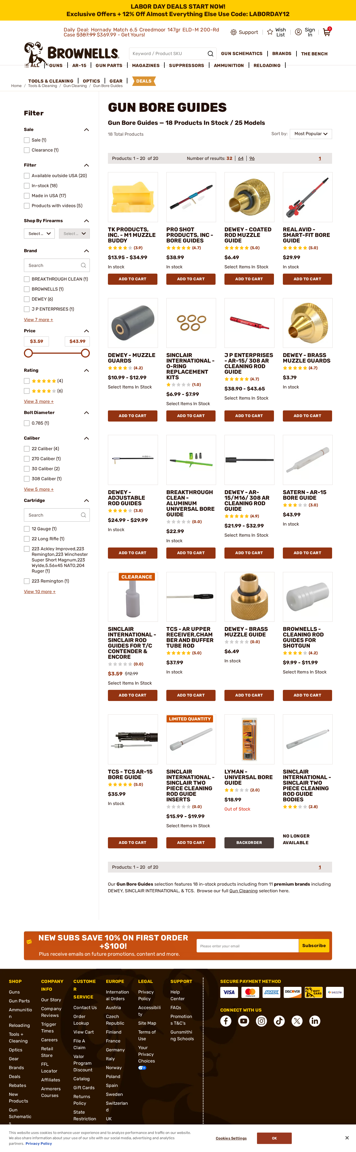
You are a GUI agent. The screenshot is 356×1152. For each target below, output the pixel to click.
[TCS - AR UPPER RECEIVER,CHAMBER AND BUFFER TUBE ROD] (191, 597)
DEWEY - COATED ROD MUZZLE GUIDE (247, 235)
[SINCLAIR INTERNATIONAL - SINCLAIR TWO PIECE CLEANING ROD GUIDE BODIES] (308, 739)
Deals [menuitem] (144, 81)
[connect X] (297, 1021)
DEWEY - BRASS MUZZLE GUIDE (246, 631)
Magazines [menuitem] (146, 65)
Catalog (81, 1078)
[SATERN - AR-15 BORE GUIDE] (308, 460)
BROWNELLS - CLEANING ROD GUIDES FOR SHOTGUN (303, 637)
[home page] (72, 53)
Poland (113, 1076)
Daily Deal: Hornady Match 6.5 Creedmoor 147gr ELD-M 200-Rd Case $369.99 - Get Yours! (141, 32)
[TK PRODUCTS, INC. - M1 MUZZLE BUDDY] (133, 197)
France (113, 1041)
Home (16, 85)
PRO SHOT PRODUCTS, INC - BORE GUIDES (189, 235)
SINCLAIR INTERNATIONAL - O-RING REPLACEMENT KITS (190, 366)
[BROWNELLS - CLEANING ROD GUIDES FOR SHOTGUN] (308, 597)
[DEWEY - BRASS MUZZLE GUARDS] (308, 323)
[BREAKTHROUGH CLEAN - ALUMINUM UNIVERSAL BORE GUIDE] (191, 460)
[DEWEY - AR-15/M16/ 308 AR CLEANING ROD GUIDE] (249, 460)
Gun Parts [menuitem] (109, 65)
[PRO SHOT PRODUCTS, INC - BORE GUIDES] (191, 197)
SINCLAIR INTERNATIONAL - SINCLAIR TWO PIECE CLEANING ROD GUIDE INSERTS (190, 785)
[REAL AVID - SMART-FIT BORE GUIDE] (308, 197)
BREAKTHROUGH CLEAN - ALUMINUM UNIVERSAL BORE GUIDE (190, 503)
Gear (14, 1058)
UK (109, 1118)
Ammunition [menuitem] (229, 65)
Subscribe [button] (314, 945)
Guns (14, 992)
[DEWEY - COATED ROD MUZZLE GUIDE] (249, 197)
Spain (112, 1085)
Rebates (17, 1085)
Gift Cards (84, 1087)
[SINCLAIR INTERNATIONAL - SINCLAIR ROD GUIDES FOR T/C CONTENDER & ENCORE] (133, 597)
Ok (274, 1138)
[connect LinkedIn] (314, 1021)
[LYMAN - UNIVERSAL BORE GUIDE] (249, 739)
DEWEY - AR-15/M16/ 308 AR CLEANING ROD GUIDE (247, 500)
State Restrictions (84, 1118)
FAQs (175, 1007)
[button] (305, 32)
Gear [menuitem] (116, 81)
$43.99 (77, 341)
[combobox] (39, 234)
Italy (110, 1058)
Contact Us (85, 1007)
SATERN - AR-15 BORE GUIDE (305, 495)
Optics (16, 1049)
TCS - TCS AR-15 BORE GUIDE (130, 774)
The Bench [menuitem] (314, 53)
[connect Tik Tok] (279, 1021)
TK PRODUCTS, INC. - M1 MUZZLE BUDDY (132, 235)
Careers (49, 1039)
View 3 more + (39, 401)
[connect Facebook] (225, 1021)
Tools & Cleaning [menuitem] (50, 81)
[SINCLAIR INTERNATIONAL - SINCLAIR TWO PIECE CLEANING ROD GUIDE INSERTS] (191, 739)
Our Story (51, 999)
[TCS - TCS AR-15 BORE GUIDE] (133, 739)
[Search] (210, 54)
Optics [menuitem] (91, 81)
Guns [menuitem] (56, 65)
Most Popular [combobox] (308, 133)
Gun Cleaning (243, 890)
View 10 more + (40, 591)
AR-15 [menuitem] (79, 65)
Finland (114, 1032)
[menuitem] (34, 65)
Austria (113, 1007)
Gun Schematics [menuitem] (242, 53)
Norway (114, 1067)
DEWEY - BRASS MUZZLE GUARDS (306, 357)
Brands (16, 1067)
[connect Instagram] (261, 1021)
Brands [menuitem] (282, 53)
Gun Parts (19, 1001)
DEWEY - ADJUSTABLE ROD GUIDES (126, 497)
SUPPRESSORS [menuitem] (186, 65)
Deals (15, 1076)
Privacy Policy (39, 1143)
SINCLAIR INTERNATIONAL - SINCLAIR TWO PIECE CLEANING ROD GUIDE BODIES (307, 785)
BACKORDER (249, 842)
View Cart (83, 1032)
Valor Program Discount (82, 1063)
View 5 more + (39, 489)
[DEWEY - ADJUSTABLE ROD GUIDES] (133, 460)
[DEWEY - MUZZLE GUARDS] (133, 323)
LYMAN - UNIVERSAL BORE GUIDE (248, 777)
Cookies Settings (231, 1138)
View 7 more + (38, 319)
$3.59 (36, 341)
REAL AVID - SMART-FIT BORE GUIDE (306, 235)
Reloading (19, 1025)
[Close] (347, 1138)
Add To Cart (133, 279)
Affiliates (50, 1079)
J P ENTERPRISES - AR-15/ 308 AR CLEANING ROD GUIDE (248, 363)
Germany (115, 1049)
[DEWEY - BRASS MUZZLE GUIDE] (249, 597)
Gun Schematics (20, 1116)
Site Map (147, 1023)
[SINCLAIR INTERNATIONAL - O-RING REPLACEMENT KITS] (191, 323)
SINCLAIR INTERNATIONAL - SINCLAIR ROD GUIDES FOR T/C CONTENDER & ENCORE (132, 643)
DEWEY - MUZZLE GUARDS (131, 357)
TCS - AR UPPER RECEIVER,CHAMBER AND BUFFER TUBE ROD (190, 637)
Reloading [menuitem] (267, 65)
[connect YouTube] (243, 1021)
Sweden (114, 1094)
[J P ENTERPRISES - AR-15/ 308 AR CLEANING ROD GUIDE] (249, 323)
